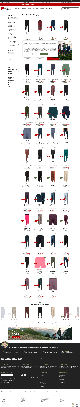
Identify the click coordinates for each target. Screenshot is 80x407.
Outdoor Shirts (62, 398)
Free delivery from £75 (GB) (7, 2)
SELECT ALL (44, 54)
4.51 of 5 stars (67, 2)
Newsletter (61, 376)
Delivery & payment (43, 373)
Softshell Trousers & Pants (45, 398)
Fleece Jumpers (43, 396)
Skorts (42, 401)
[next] (44, 119)
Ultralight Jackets (24, 399)
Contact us (42, 378)
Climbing (29, 8)
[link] (13, 13)
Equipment (24, 8)
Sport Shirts (62, 396)
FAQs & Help (42, 376)
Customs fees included (26, 2)
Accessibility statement (63, 380)
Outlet (50, 8)
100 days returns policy (46, 2)
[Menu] (79, 403)
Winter (37, 8)
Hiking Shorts (43, 397)
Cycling (33, 8)
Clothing (15, 8)
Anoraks (61, 397)
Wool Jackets (23, 400)
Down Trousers (43, 400)
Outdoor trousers (33, 12)
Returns (41, 379)
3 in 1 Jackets (23, 398)
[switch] (77, 406)
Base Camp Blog (7, 0)
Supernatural (4, 401)
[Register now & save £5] (40, 333)
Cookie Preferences (43, 383)
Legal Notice (61, 379)
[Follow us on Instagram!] (22, 375)
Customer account (62, 375)
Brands (46, 8)
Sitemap (4, 403)
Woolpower (3, 399)
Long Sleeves (62, 400)
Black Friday (4, 397)
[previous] (35, 119)
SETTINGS (36, 54)
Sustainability (62, 382)
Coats (22, 401)
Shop (2, 0)
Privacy (43, 382)
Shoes (19, 8)
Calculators (3, 396)
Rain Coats (23, 396)
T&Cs (41, 382)
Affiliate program (62, 378)
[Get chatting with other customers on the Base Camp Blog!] (26, 375)
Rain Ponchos (23, 397)
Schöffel (3, 400)
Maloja (3, 398)
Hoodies (61, 399)
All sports (42, 8)
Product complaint (43, 380)
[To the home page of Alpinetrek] (6, 8)
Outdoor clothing (26, 12)
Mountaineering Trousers (44, 399)
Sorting (62, 17)
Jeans (61, 401)
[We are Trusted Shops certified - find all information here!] (62, 352)
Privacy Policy (27, 51)
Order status (42, 375)
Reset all (9, 54)
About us (61, 373)
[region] (40, 49)
